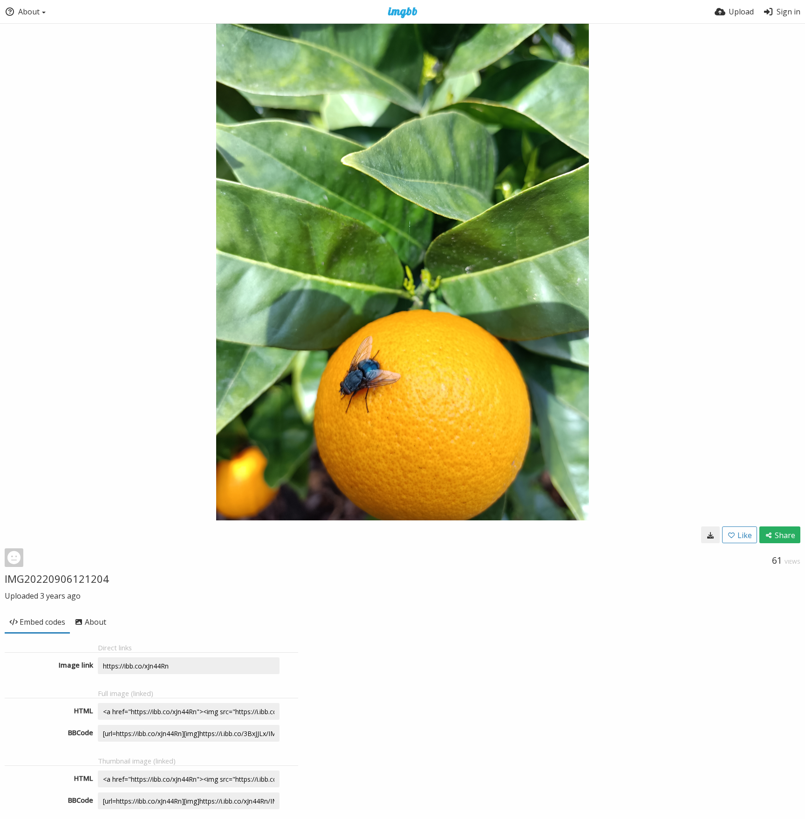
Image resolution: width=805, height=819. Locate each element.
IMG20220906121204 (57, 579)
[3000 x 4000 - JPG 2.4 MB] (710, 534)
